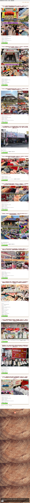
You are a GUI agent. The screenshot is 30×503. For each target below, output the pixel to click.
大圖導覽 (25, 2)
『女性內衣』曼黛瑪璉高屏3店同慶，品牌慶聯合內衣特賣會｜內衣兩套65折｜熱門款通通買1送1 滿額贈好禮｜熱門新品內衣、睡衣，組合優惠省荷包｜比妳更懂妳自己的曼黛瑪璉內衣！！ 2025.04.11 (15, 282)
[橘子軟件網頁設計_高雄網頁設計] (15, 413)
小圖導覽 (28, 2)
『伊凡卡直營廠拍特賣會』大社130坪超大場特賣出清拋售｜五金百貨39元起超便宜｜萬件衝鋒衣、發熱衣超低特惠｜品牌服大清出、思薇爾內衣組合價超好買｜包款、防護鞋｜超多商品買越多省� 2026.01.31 (15, 127)
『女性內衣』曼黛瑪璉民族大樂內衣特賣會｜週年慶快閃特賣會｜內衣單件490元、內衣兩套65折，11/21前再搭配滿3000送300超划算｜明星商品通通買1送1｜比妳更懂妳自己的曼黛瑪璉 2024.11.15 (15, 377)
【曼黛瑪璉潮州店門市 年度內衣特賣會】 (6, 80)
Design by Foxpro (17, 414)
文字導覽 (23, 2)
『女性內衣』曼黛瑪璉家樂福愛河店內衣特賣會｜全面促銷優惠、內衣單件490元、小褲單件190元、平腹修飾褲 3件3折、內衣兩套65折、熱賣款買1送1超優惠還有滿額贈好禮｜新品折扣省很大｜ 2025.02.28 (15, 320)
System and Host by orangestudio (13, 414)
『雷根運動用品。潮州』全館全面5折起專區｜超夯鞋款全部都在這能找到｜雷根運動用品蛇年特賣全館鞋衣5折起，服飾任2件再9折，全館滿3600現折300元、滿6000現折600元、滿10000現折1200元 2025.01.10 (15, 346)
